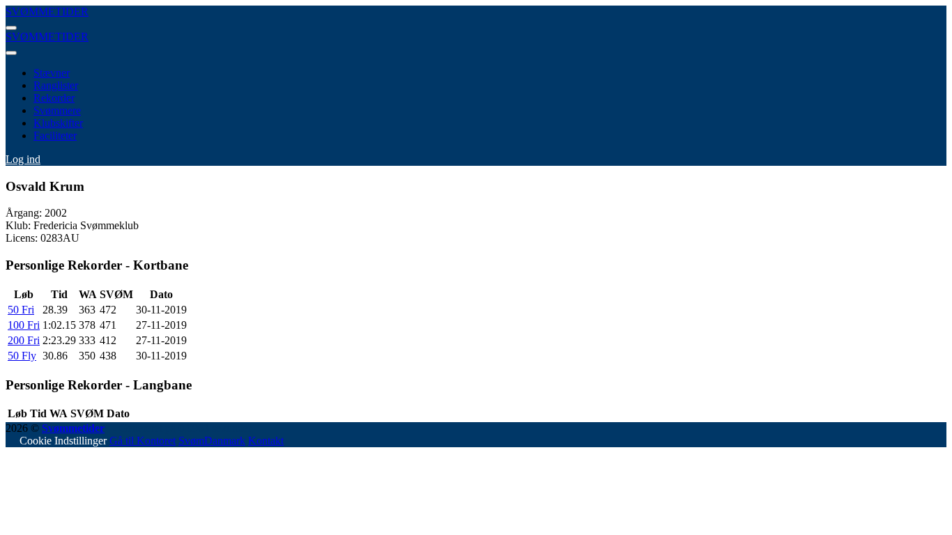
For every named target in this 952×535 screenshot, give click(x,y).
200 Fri (24, 340)
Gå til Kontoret (142, 441)
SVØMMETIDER (47, 11)
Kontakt (266, 441)
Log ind (23, 159)
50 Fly (22, 356)
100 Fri (24, 325)
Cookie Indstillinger (63, 441)
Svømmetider (73, 428)
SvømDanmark (211, 441)
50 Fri (21, 310)
